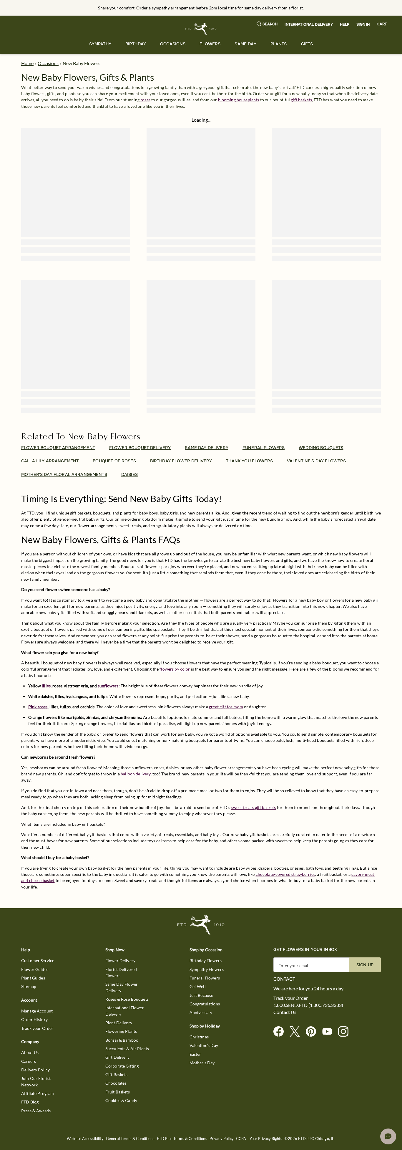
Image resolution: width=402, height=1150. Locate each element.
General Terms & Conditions (130, 1138)
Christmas (199, 1036)
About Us (30, 1052)
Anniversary (201, 1012)
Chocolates (116, 1083)
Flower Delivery (120, 960)
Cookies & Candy (121, 1100)
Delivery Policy (35, 1069)
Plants (278, 44)
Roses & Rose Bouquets (127, 999)
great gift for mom (226, 706)
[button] (267, 24)
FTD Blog (30, 1101)
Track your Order (37, 1028)
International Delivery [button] (309, 24)
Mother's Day (202, 1062)
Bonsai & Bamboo (121, 1040)
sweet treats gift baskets (253, 807)
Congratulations (205, 1003)
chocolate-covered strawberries (285, 874)
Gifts (307, 44)
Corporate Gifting (122, 1065)
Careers (28, 1061)
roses (145, 99)
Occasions (172, 44)
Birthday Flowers (206, 960)
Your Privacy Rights (266, 1138)
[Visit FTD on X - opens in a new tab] (297, 1031)
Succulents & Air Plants (127, 1048)
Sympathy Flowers (207, 969)
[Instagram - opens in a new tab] (345, 1031)
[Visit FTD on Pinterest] (313, 1031)
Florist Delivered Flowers (121, 972)
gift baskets (301, 99)
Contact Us (284, 1012)
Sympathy (100, 44)
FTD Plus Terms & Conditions (182, 1138)
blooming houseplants (238, 99)
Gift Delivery (117, 1057)
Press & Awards (36, 1110)
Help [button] (345, 24)
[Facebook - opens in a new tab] (280, 1031)
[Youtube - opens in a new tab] (329, 1031)
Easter (195, 1054)
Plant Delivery (118, 1022)
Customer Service (37, 960)
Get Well (198, 986)
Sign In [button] (363, 24)
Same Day (245, 44)
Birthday (135, 44)
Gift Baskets (116, 1074)
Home (27, 63)
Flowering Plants (121, 1031)
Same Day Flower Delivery (121, 987)
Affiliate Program (37, 1093)
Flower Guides (34, 969)
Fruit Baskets (117, 1091)
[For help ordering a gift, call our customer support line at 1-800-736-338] (201, 29)
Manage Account (37, 1010)
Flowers (210, 44)
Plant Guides (33, 977)
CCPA (241, 1138)
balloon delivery (135, 773)
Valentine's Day (204, 1045)
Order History (34, 1019)
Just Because (201, 995)
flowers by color (175, 668)
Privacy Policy (222, 1138)
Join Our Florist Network (36, 1081)
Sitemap (28, 986)
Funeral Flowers (205, 977)
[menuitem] (100, 44)
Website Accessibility (85, 1138)
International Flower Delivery (124, 1010)
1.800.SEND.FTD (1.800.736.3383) (308, 1005)
